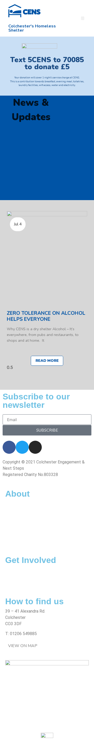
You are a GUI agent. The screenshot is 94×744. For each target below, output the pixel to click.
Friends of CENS (20, 509)
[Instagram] (35, 447)
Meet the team (19, 522)
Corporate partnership (25, 576)
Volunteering (16, 588)
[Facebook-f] (9, 447)
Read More (47, 360)
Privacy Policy (18, 547)
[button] (83, 18)
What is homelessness (25, 516)
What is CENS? (18, 503)
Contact (12, 541)
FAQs (10, 534)
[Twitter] (22, 447)
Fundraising (15, 582)
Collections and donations (29, 569)
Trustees (13, 528)
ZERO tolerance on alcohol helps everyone (46, 316)
